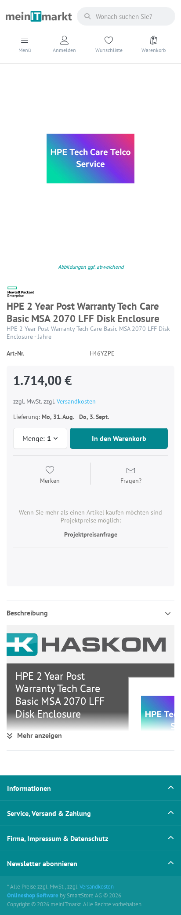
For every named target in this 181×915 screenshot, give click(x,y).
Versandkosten (76, 401)
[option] (90, 158)
